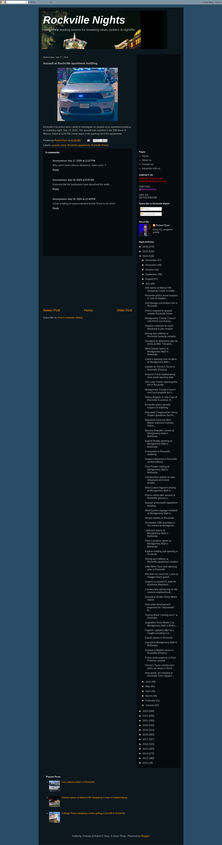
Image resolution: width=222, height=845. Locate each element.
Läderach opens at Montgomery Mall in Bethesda (156, 533)
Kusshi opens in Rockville (159, 638)
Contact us (147, 164)
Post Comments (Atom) (70, 317)
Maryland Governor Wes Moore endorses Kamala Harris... (159, 423)
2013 (146, 758)
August (149, 279)
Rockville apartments (79, 145)
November (151, 265)
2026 (146, 246)
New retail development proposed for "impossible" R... (160, 607)
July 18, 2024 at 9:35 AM (81, 180)
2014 (146, 753)
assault (55, 145)
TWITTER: (144, 186)
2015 (146, 749)
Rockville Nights (84, 20)
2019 (146, 730)
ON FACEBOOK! (148, 197)
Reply (56, 170)
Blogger (145, 836)
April (148, 691)
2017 (146, 739)
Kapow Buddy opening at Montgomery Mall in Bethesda (158, 444)
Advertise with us (151, 168)
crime (63, 145)
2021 (146, 720)
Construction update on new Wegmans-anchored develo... (160, 480)
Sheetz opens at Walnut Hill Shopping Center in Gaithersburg (94, 797)
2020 (146, 725)
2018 (146, 734)
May (148, 686)
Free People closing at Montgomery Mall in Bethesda (157, 469)
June (148, 681)
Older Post (124, 310)
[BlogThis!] (97, 140)
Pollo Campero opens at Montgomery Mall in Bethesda (158, 543)
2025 (146, 251)
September (151, 274)
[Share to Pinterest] (105, 140)
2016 (146, 744)
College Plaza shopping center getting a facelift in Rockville (93, 813)
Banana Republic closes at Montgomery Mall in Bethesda (159, 433)
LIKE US (143, 195)
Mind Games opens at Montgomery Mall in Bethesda (156, 351)
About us (146, 160)
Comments (149, 214)
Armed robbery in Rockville (159, 518)
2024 (146, 256)
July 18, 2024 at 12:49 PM (81, 199)
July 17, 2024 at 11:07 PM (81, 160)
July (147, 283)
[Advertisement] (87, 282)
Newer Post (51, 310)
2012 (146, 763)
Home (88, 310)
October (149, 269)
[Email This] (94, 140)
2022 (146, 716)
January (150, 705)
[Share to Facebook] (103, 140)
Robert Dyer (163, 225)
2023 (146, 711)
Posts (146, 209)
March (149, 696)
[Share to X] (100, 140)
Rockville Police (100, 145)
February (150, 700)
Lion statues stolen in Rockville (78, 782)
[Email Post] (88, 140)
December (151, 260)
